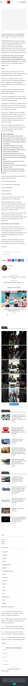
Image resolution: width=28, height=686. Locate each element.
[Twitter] (19, 2)
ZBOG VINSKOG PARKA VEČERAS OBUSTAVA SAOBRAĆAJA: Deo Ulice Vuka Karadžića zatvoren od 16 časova (18, 430)
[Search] (26, 2)
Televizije (5, 653)
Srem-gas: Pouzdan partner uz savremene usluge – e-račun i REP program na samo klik (18, 500)
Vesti (4, 600)
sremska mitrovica (6, 254)
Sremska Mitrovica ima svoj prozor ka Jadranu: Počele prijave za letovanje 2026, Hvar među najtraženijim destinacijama (18, 489)
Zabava (4, 603)
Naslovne (5, 568)
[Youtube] (22, 2)
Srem (4, 593)
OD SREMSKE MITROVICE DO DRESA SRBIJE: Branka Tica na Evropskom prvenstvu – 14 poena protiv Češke (18, 417)
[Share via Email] (22, 260)
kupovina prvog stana (7, 252)
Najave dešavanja (7, 564)
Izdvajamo (5, 555)
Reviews (4, 584)
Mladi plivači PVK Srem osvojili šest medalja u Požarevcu (17, 441)
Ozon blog (5, 577)
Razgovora (5, 664)
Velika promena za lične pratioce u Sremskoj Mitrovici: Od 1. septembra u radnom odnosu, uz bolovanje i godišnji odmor (12, 613)
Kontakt (3, 541)
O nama (3, 539)
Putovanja (5, 580)
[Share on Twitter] (16, 260)
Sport (4, 587)
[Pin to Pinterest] (19, 260)
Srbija (4, 590)
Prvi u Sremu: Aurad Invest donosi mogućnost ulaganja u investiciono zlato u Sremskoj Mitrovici (18, 519)
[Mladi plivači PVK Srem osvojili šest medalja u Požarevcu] (5, 441)
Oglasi (4, 574)
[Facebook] (17, 2)
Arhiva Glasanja (5, 671)
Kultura (4, 561)
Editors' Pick (5, 551)
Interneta (5, 660)
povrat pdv (17, 252)
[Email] (24, 2)
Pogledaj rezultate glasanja (14, 669)
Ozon (7, 37)
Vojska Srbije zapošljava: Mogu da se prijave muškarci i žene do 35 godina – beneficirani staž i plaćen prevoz (18, 462)
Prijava (3, 543)
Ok (14, 683)
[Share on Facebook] (13, 260)
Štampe (5, 649)
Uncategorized (6, 596)
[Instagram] (20, 2)
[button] (2, 303)
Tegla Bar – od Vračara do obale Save (17, 509)
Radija (4, 657)
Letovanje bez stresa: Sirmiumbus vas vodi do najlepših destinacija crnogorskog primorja (17, 479)
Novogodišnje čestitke (8, 571)
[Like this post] (9, 260)
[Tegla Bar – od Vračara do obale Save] (5, 511)
